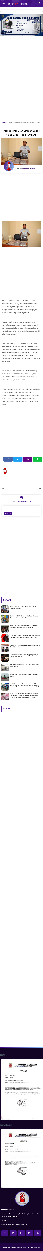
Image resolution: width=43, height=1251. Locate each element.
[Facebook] (4, 1233)
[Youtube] (37, 1233)
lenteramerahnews (16, 471)
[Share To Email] (27, 459)
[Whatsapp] (21, 1233)
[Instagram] (29, 1233)
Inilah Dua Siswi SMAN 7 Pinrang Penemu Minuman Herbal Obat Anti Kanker (23, 627)
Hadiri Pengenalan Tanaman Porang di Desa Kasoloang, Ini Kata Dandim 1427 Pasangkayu (25, 685)
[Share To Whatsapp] (37, 459)
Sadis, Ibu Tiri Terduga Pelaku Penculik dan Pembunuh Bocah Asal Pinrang (24, 617)
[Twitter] (13, 1233)
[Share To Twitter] (17, 459)
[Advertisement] (21, 57)
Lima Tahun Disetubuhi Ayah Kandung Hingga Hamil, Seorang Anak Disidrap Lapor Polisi (25, 636)
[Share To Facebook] (8, 459)
